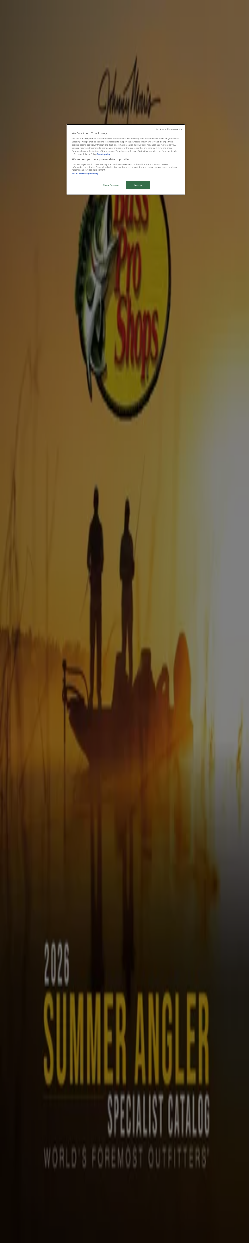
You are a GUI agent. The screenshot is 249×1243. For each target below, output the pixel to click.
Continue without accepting (168, 129)
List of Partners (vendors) (85, 173)
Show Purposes (111, 185)
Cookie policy (103, 154)
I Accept (138, 185)
